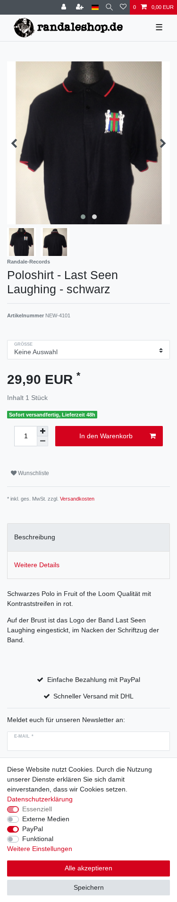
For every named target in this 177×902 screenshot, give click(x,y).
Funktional (37, 838)
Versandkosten (77, 499)
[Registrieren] (81, 7)
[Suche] (109, 7)
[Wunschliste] (123, 7)
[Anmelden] (64, 7)
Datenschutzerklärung (40, 799)
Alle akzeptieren (88, 868)
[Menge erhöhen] (42, 431)
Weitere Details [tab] (36, 565)
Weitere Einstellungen (39, 848)
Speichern (89, 887)
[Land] (95, 7)
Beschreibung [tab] (34, 537)
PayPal (32, 829)
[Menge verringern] (42, 441)
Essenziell (37, 809)
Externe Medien (45, 819)
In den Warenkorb (106, 436)
